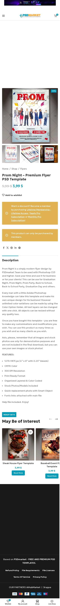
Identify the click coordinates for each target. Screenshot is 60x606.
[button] (5, 116)
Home (5, 168)
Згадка (47, 587)
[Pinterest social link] (11, 248)
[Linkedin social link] (15, 248)
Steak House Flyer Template (18, 463)
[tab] (10, 260)
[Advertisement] (30, 56)
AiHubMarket (33, 587)
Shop (14, 168)
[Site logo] (30, 15)
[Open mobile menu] (3, 16)
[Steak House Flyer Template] (18, 444)
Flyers (23, 168)
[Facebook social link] (3, 248)
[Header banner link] (30, 3)
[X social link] (7, 248)
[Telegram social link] (19, 248)
